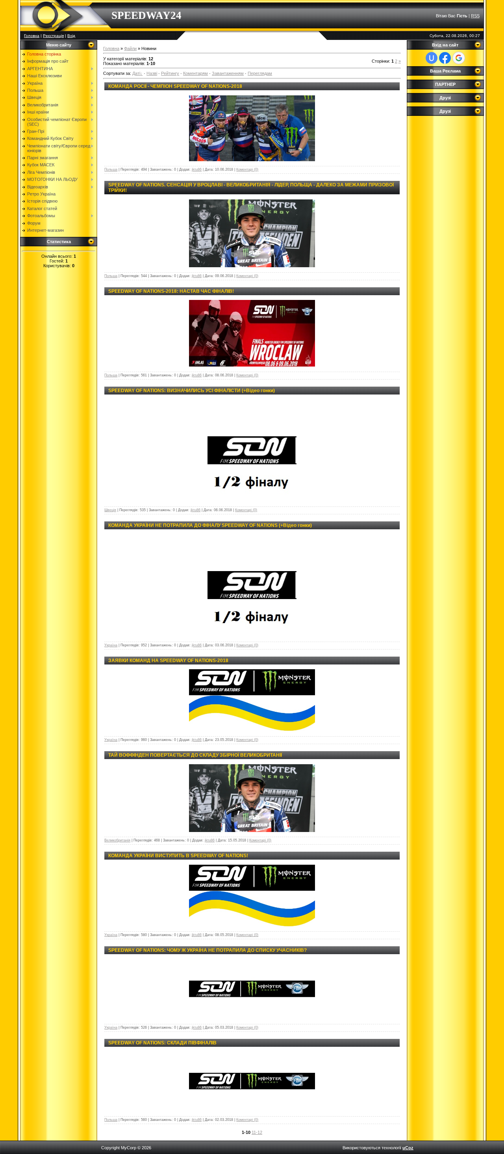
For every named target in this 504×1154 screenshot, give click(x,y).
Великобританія (117, 840)
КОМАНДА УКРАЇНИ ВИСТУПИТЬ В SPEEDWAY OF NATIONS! (178, 855)
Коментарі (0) (247, 169)
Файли (130, 48)
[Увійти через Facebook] (445, 58)
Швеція (110, 510)
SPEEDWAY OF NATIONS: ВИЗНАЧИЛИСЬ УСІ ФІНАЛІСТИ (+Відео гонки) (191, 390)
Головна (31, 36)
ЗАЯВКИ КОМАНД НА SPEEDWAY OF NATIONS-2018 (168, 660)
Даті (136, 73)
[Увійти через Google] (458, 58)
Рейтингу (170, 73)
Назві (151, 73)
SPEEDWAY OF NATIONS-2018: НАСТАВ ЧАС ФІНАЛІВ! (171, 291)
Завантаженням (228, 73)
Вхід (71, 36)
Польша (110, 169)
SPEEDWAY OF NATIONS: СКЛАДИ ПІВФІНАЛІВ (162, 1043)
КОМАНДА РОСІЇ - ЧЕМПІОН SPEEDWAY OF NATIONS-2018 (175, 86)
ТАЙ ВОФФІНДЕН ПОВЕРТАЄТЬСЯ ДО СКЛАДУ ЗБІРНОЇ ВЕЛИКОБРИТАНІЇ (195, 755)
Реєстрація (53, 36)
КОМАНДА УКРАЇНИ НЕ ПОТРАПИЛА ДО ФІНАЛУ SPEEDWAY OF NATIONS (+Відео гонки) (210, 525)
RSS (475, 15)
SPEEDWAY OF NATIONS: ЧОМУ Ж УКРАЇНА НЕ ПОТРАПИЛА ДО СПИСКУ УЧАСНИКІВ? (207, 950)
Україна (110, 645)
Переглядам (260, 73)
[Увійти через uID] (431, 58)
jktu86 (197, 169)
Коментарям (195, 73)
